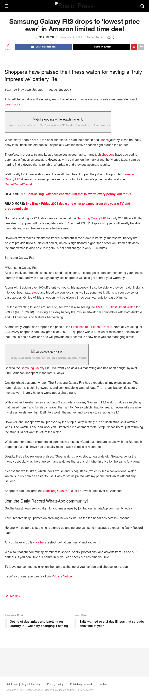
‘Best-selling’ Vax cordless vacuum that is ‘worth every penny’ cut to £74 (79, 194)
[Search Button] (142, 6)
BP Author (46, 37)
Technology (94, 37)
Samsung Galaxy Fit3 (92, 218)
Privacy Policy (55, 684)
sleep (35, 292)
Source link (12, 596)
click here (39, 542)
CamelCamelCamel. (19, 184)
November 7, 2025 (71, 37)
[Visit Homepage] (74, 6)
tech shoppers (104, 154)
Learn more (12, 104)
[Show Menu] (6, 6)
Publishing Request (81, 684)
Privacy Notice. (62, 576)
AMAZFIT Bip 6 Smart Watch (115, 307)
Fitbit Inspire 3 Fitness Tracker (91, 326)
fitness (104, 140)
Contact (103, 684)
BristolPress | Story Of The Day (22, 684)
